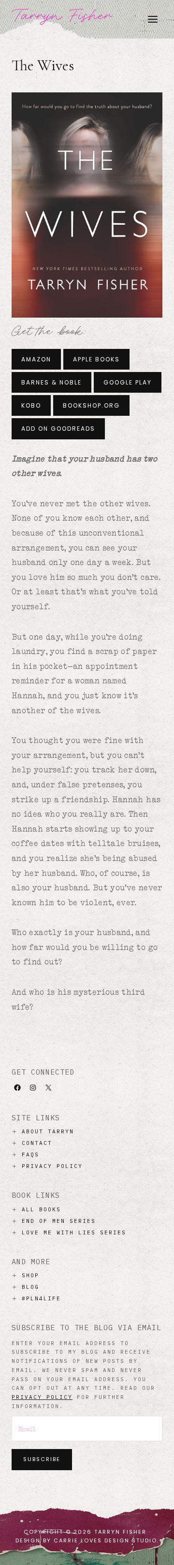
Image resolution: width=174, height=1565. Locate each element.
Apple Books (96, 359)
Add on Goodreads (58, 428)
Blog (30, 1286)
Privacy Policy (52, 1166)
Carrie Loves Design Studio (105, 1540)
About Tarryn (48, 1131)
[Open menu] (152, 19)
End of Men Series (59, 1221)
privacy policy (42, 1397)
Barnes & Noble (51, 382)
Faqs (30, 1154)
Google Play (127, 382)
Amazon (36, 359)
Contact (37, 1143)
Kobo (31, 405)
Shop (30, 1275)
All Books (41, 1209)
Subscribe (41, 1459)
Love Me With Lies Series (74, 1232)
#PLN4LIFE (41, 1298)
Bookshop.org (91, 405)
